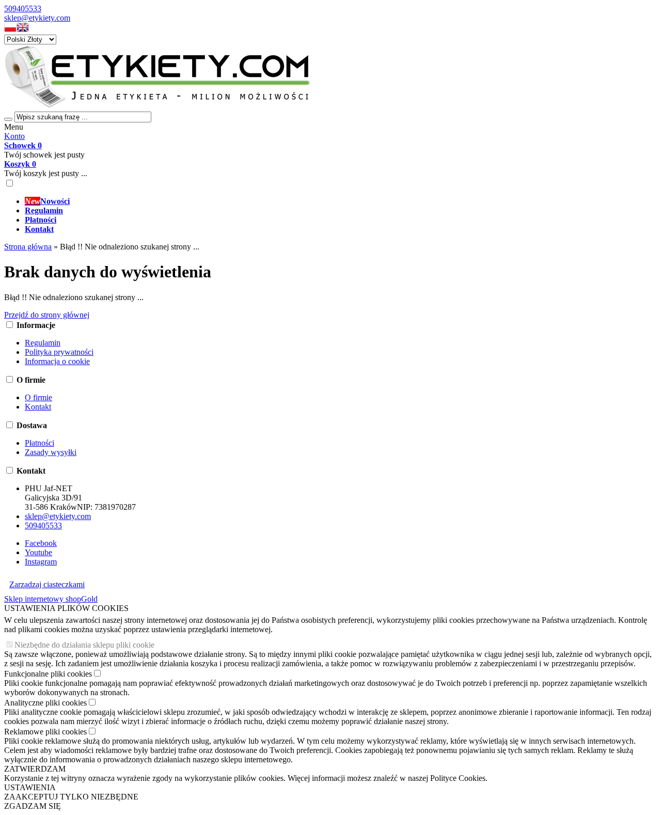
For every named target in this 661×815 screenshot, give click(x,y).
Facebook (41, 543)
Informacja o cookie (57, 361)
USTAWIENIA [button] (30, 787)
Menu (13, 126)
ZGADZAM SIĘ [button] (32, 806)
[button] (10, 29)
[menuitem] (341, 201)
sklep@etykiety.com (37, 17)
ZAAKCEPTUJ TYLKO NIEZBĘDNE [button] (71, 796)
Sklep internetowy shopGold (51, 598)
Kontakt (38, 406)
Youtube (38, 552)
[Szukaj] (8, 119)
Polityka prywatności (59, 352)
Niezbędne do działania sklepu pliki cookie (84, 644)
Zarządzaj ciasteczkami (47, 584)
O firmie (38, 397)
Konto (14, 136)
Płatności (39, 442)
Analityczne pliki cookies (45, 702)
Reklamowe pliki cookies (45, 731)
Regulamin (42, 342)
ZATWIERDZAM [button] (35, 768)
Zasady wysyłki (50, 452)
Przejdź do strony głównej (46, 314)
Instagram (41, 561)
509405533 (22, 8)
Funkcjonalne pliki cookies (48, 673)
